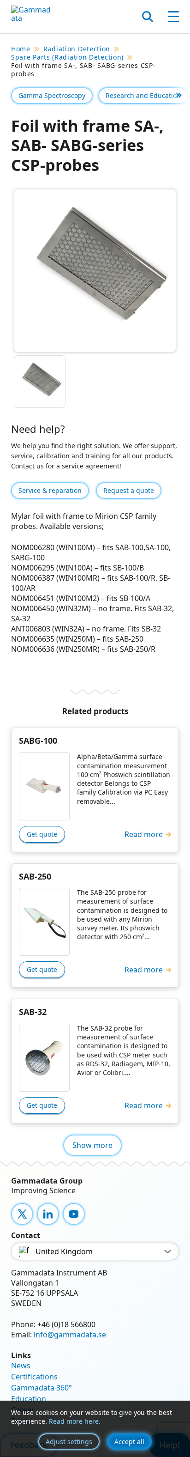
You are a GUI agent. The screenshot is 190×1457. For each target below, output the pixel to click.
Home (20, 49)
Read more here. (75, 1421)
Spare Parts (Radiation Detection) (67, 57)
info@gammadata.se (70, 1335)
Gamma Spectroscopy (51, 95)
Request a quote (128, 490)
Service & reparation (50, 490)
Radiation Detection (76, 49)
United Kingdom (64, 1251)
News (20, 1365)
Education (28, 1399)
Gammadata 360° (41, 1388)
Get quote (42, 834)
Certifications (34, 1377)
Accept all (129, 1441)
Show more (92, 1145)
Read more (144, 834)
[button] (179, 96)
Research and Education (143, 95)
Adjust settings (69, 1441)
